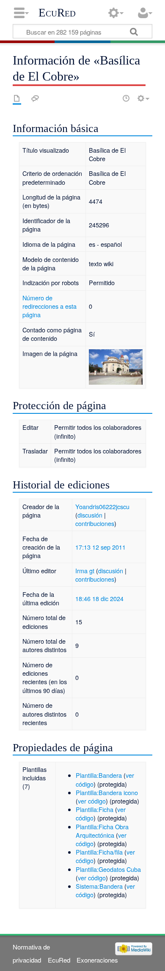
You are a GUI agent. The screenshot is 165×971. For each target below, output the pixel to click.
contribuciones (94, 523)
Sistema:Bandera (99, 886)
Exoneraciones (97, 959)
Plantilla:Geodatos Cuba (108, 869)
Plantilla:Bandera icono (107, 792)
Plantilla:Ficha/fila (99, 851)
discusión (89, 514)
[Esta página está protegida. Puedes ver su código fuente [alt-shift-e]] (111, 98)
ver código (92, 800)
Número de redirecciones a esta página (49, 306)
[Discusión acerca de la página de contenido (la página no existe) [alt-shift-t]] (35, 98)
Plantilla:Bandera (99, 775)
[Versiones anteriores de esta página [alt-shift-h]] (126, 98)
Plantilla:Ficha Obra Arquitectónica (102, 830)
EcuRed (57, 12)
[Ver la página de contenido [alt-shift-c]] (17, 98)
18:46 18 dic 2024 (99, 598)
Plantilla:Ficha (94, 809)
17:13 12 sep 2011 (100, 546)
